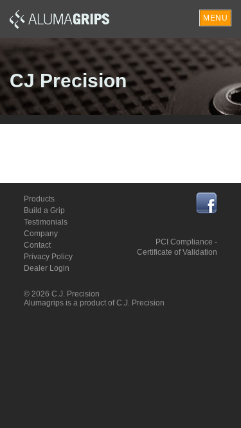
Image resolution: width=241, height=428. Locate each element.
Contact (37, 245)
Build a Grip (44, 210)
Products (39, 198)
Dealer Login (46, 268)
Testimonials (45, 222)
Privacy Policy (48, 256)
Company (41, 233)
